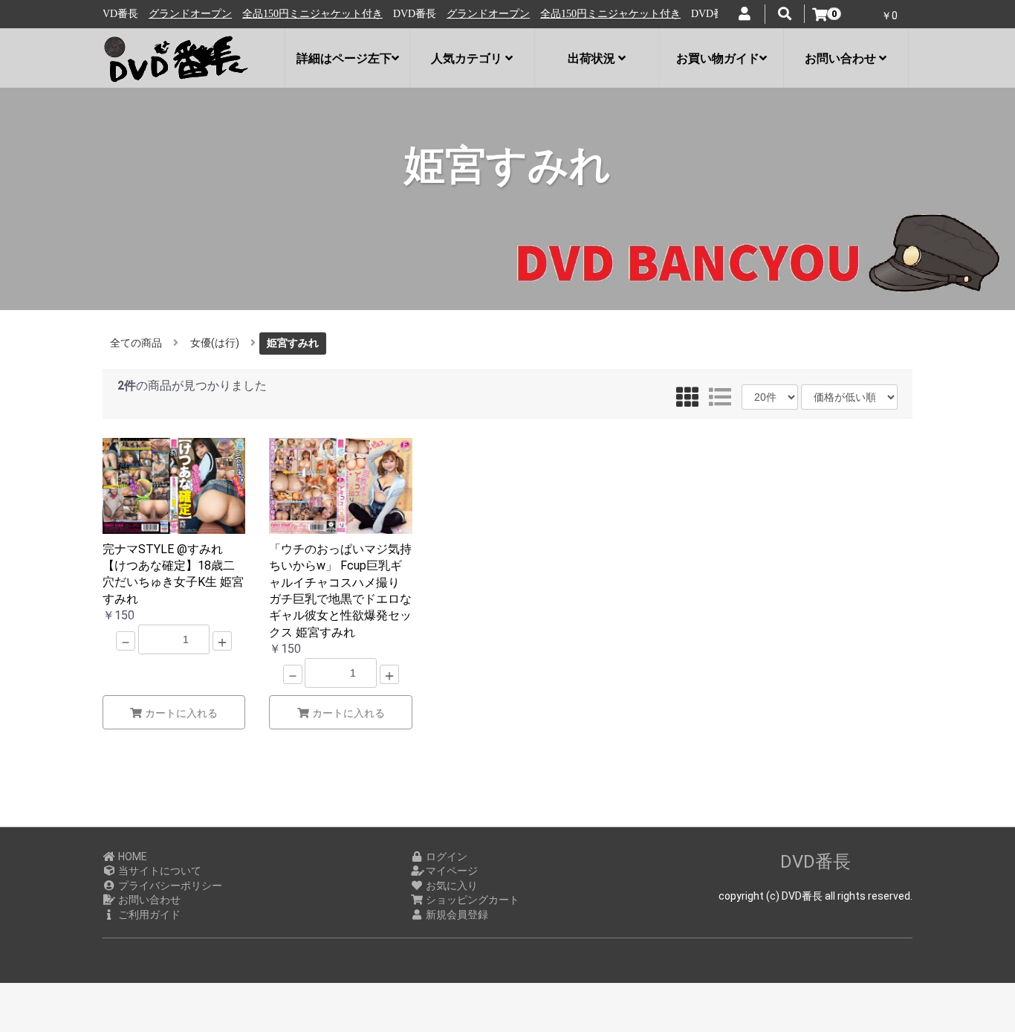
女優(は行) (214, 343)
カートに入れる (180, 713)
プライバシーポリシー (169, 885)
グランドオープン (162, 13)
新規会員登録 (456, 914)
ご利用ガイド (148, 914)
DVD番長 (815, 861)
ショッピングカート (471, 900)
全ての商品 (136, 343)
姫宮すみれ (293, 343)
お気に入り (451, 885)
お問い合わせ (148, 900)
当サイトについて (158, 871)
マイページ (451, 871)
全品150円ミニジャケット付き (285, 13)
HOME (131, 856)
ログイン (445, 856)
